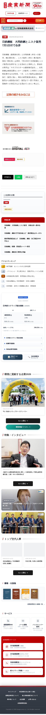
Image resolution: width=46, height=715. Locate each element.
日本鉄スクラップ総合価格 (14, 338)
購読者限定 (20, 159)
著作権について (11, 699)
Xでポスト (7, 177)
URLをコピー (30, 177)
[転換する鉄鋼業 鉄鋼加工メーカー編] (35, 594)
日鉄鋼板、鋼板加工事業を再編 (14, 252)
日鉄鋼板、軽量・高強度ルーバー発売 (17, 246)
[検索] (24, 20)
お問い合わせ (32, 699)
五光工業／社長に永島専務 (33, 561)
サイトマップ (12, 691)
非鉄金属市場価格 (11, 349)
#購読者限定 (8, 209)
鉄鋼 (6, 202)
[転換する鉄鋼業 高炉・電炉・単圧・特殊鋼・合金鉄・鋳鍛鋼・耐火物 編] (16, 594)
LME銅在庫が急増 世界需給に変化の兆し (20, 276)
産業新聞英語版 (22, 703)
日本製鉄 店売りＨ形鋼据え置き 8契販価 (21, 286)
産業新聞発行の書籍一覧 (35, 604)
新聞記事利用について (12, 695)
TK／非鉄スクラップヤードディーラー (15, 411)
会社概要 (22, 699)
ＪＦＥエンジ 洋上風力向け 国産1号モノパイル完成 (24, 271)
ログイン (36, 13)
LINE (18, 177)
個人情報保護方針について (30, 695)
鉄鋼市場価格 (10, 343)
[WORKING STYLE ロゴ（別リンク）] (41, 491)
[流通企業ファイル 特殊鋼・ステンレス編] (25, 594)
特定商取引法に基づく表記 (27, 691)
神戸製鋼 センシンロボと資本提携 (18, 266)
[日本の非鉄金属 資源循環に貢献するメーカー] (7, 594)
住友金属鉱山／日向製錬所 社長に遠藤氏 (20, 281)
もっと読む (22, 421)
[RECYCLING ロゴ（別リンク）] (41, 514)
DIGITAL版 (10, 13)
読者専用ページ (23, 13)
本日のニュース (9, 159)
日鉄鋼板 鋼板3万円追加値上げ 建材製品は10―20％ (23, 233)
